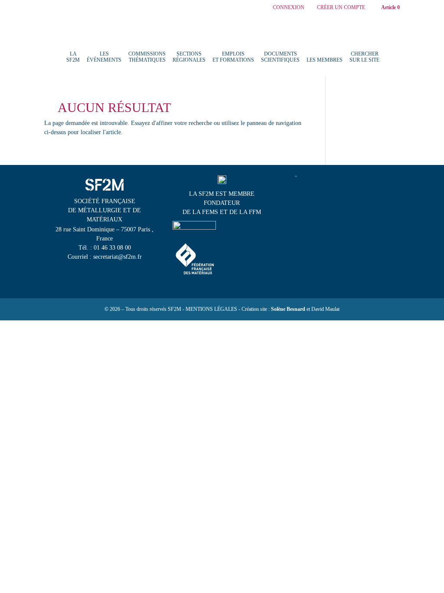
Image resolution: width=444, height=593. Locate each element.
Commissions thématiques (147, 57)
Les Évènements (104, 57)
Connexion (288, 7)
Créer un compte (341, 7)
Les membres (325, 60)
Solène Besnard (288, 309)
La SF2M (73, 57)
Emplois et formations (233, 57)
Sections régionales (189, 57)
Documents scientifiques (280, 57)
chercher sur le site (364, 57)
